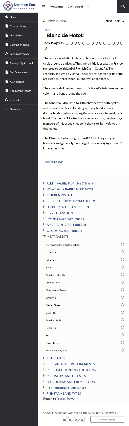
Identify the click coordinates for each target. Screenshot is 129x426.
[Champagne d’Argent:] (92, 43)
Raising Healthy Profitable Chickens (70, 183)
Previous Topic (56, 21)
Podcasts (15, 99)
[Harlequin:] (113, 43)
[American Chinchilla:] (83, 43)
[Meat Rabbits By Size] (45, 48)
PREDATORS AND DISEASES (66, 376)
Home (13, 16)
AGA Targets (17, 81)
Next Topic (113, 21)
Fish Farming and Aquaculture (66, 387)
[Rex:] (117, 43)
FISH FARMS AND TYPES (64, 393)
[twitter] (70, 419)
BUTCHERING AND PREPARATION (71, 382)
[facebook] (64, 419)
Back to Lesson (53, 162)
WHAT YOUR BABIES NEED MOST (70, 189)
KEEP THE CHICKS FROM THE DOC (71, 201)
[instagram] (76, 419)
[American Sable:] (109, 43)
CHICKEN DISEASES (60, 195)
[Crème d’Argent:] (100, 43)
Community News (19, 44)
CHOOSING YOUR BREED (64, 230)
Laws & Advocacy (19, 53)
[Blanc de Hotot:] (88, 43)
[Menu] (43, 6)
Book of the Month (20, 90)
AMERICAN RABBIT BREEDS (67, 224)
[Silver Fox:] (104, 43)
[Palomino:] (75, 43)
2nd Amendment (19, 72)
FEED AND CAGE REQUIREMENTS (71, 364)
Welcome (57, 6)
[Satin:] (79, 43)
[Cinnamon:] (96, 43)
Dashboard (75, 6)
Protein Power (66, 398)
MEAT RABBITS (57, 236)
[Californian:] (71, 43)
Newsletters (17, 35)
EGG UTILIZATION (60, 213)
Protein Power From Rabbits (65, 219)
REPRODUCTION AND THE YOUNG (71, 370)
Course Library (18, 26)
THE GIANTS (55, 358)
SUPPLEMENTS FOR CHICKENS (68, 207)
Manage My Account (21, 63)
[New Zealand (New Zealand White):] (67, 43)
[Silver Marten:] (121, 43)
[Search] (123, 6)
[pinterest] (82, 419)
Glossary (15, 109)
